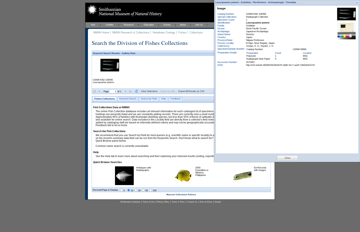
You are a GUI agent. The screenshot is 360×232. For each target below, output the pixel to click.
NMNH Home (101, 32)
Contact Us (192, 202)
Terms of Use (149, 202)
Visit (93, 24)
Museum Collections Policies (181, 194)
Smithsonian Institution (130, 202)
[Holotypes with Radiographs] (124, 184)
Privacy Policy (163, 202)
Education (149, 24)
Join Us (199, 24)
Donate (218, 202)
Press (182, 202)
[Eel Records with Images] (242, 184)
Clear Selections (149, 91)
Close (287, 158)
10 (132, 190)
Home (174, 202)
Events (167, 24)
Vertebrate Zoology (163, 32)
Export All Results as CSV (191, 91)
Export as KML (167, 91)
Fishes (182, 32)
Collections (196, 32)
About (183, 24)
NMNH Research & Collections (130, 32)
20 (139, 190)
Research (129, 24)
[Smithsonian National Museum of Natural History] (123, 10)
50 (146, 190)
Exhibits (110, 24)
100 (154, 190)
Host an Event (206, 202)
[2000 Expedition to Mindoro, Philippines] (183, 184)
